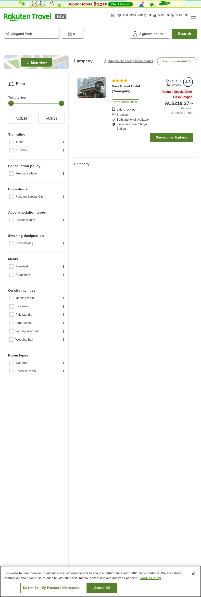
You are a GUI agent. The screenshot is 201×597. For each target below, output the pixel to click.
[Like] (99, 85)
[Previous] (80, 88)
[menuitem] (132, 15)
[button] (27, 16)
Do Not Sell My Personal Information (51, 588)
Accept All (102, 588)
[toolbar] (95, 34)
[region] (100, 581)
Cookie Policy (150, 578)
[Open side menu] (193, 16)
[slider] (11, 103)
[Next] (103, 88)
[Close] (193, 573)
